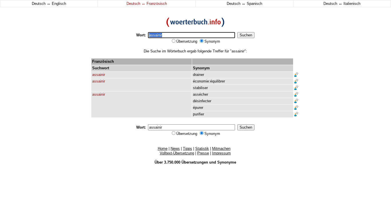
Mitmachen (221, 148)
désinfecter (202, 101)
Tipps (187, 148)
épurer (198, 107)
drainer (198, 74)
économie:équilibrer (209, 81)
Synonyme (226, 162)
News (175, 148)
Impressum (221, 153)
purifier (198, 114)
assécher (200, 94)
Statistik (202, 148)
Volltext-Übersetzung (177, 153)
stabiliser (200, 88)
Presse (203, 153)
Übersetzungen (194, 162)
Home (162, 148)
